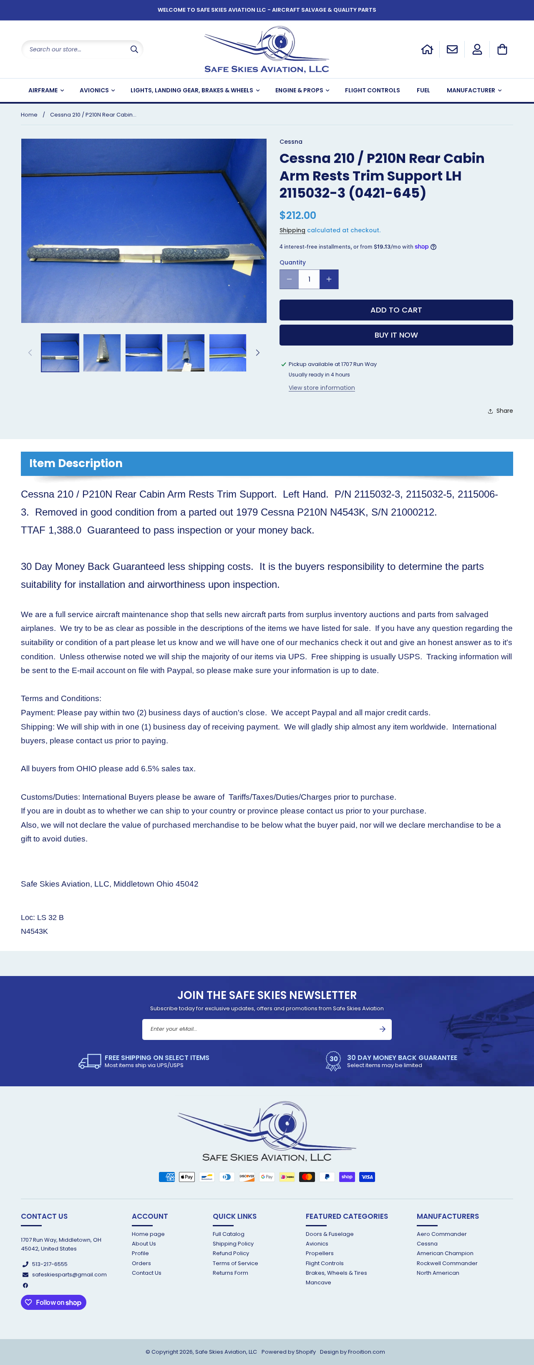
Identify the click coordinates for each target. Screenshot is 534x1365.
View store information (322, 388)
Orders (141, 1263)
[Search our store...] (134, 49)
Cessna (427, 1244)
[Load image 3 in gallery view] (144, 352)
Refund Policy (231, 1253)
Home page (148, 1234)
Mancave (318, 1282)
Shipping (292, 230)
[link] (144, 1061)
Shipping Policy (233, 1244)
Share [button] (504, 411)
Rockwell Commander (447, 1263)
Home (29, 114)
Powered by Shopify (289, 1352)
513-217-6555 (50, 1264)
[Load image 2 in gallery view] (102, 352)
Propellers (320, 1253)
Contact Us (146, 1273)
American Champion (445, 1253)
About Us (144, 1244)
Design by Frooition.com (352, 1352)
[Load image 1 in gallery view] (60, 352)
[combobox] (82, 49)
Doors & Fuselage (330, 1234)
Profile (140, 1253)
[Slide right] (258, 352)
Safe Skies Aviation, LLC (226, 1352)
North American (438, 1273)
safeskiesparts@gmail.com (69, 1275)
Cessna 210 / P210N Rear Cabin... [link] (93, 114)
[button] (502, 49)
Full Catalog (228, 1234)
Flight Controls (325, 1263)
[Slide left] (30, 352)
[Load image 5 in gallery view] (228, 352)
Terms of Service (235, 1263)
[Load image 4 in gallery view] (185, 352)
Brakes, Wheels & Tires (336, 1273)
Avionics (317, 1244)
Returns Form (230, 1273)
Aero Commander (442, 1234)
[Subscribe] (382, 1029)
